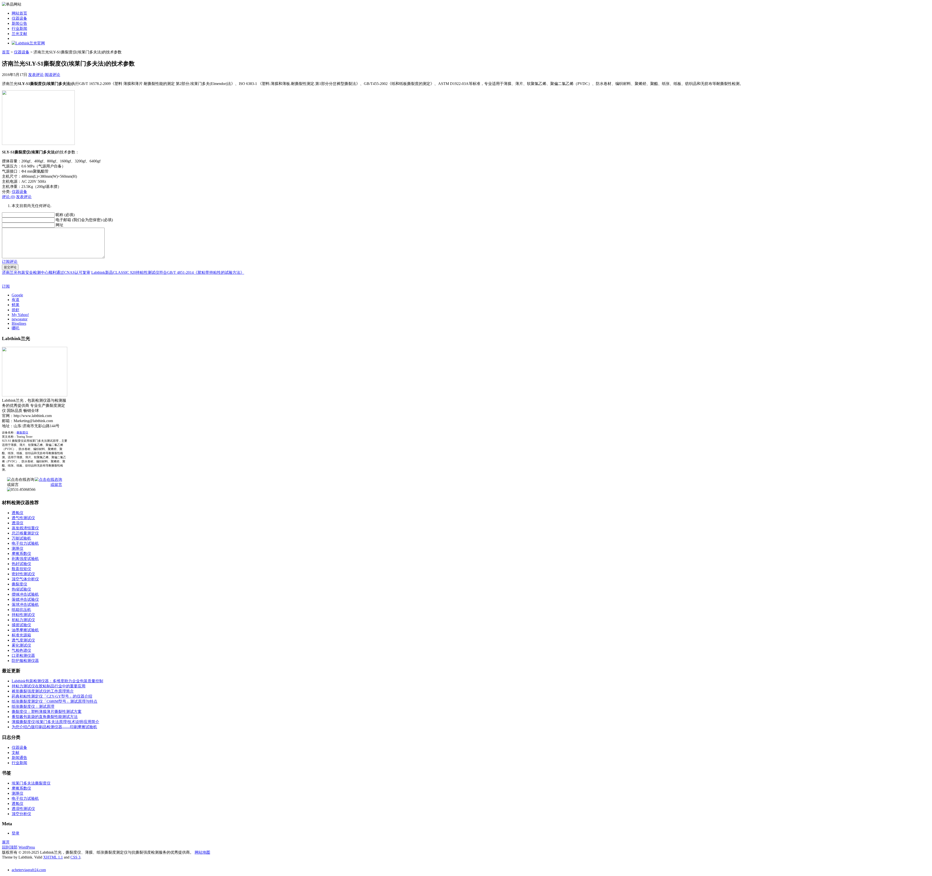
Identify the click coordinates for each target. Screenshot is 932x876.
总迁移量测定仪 (25, 533)
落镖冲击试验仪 (25, 599)
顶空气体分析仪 (25, 579)
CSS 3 (75, 857)
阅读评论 (52, 75)
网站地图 (202, 852)
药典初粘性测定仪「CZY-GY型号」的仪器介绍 (52, 696)
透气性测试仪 (23, 518)
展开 (6, 842)
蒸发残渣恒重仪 (25, 528)
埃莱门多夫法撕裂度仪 (31, 783)
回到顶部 (9, 847)
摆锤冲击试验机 (25, 594)
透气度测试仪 (23, 640)
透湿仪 (17, 523)
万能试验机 (21, 538)
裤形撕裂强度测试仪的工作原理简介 (43, 691)
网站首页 (19, 13)
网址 (59, 225)
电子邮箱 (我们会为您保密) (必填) (84, 220)
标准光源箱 (21, 635)
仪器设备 (19, 18)
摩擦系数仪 (21, 553)
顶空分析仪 (21, 814)
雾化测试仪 (21, 645)
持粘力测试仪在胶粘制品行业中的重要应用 (48, 686)
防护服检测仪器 (25, 661)
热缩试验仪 (21, 589)
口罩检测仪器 (23, 655)
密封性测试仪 (23, 574)
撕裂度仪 (22, 432)
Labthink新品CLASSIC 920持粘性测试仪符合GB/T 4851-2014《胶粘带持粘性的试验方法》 (167, 272)
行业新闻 (19, 28)
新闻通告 (19, 758)
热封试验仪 (21, 564)
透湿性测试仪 (23, 809)
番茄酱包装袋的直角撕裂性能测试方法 (45, 717)
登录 (15, 833)
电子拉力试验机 (25, 543)
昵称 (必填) (65, 215)
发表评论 (36, 75)
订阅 (6, 286)
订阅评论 (9, 261)
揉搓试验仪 (21, 625)
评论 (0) (8, 197)
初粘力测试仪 (23, 620)
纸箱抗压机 (21, 610)
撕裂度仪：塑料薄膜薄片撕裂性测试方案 (47, 711)
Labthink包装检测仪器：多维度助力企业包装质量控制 (57, 681)
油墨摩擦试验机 (25, 630)
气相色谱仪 (21, 650)
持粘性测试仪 (23, 615)
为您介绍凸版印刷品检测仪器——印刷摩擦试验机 (54, 727)
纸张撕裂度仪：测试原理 (33, 706)
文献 (15, 753)
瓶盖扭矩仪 (21, 569)
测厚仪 (17, 548)
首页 (6, 52)
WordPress (26, 847)
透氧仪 (17, 513)
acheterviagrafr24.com (29, 870)
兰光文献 (19, 34)
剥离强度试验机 (25, 559)
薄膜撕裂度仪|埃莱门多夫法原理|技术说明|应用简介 (55, 722)
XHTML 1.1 (53, 857)
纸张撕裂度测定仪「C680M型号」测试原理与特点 (54, 701)
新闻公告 (19, 23)
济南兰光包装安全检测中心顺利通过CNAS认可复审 (46, 272)
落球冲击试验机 (25, 604)
